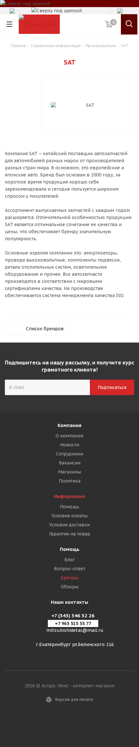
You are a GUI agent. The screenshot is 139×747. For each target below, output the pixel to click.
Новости (69, 445)
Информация (69, 496)
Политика (69, 481)
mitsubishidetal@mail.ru (74, 630)
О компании (69, 436)
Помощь (69, 507)
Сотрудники (69, 454)
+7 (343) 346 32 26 (72, 616)
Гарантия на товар (69, 534)
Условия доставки (69, 525)
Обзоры (70, 587)
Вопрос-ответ (69, 569)
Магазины (69, 472)
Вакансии (69, 463)
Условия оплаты (69, 516)
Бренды (70, 578)
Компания (69, 425)
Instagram (69, 724)
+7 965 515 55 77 (73, 623)
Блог (69, 560)
